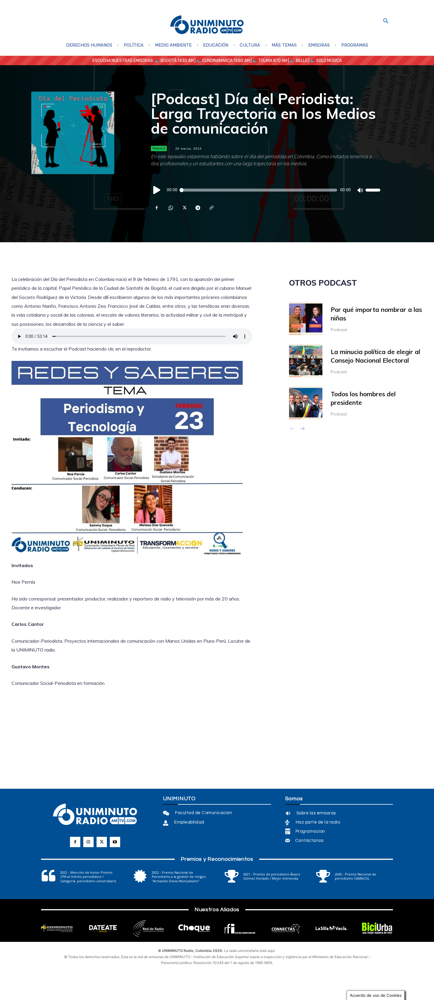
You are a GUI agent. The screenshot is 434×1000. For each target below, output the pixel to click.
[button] (386, 21)
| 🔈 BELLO (297, 60)
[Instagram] (88, 842)
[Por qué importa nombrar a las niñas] (305, 318)
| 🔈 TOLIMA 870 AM (268, 60)
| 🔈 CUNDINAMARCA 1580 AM (222, 60)
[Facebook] (157, 208)
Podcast (159, 148)
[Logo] (207, 25)
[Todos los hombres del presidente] (305, 403)
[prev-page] (292, 429)
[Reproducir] (157, 190)
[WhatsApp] (170, 208)
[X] (184, 208)
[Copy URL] (211, 208)
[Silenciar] (360, 190)
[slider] (373, 190)
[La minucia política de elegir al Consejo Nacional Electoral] (305, 360)
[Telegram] (197, 208)
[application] (265, 190)
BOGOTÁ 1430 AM (177, 60)
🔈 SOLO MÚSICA (326, 60)
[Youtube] (115, 842)
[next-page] (302, 429)
